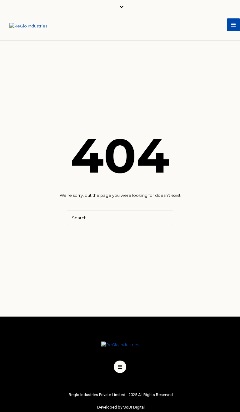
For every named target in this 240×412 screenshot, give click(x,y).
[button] (233, 24)
